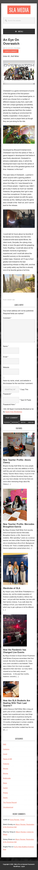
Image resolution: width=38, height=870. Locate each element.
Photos (5, 793)
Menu (20, 31)
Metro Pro (17, 864)
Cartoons (6, 749)
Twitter (23, 422)
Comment (7, 318)
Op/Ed (5, 788)
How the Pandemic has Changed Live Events (14, 651)
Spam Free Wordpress (13, 411)
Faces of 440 (7, 759)
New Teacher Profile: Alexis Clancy (17, 461)
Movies (5, 768)
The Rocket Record (10, 802)
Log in (23, 866)
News (5, 783)
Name (6, 346)
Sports (5, 797)
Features (6, 763)
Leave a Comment (11, 51)
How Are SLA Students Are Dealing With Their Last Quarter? (16, 703)
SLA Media (19, 10)
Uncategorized (8, 807)
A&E (13, 300)
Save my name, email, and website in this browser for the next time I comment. (18, 381)
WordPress (16, 866)
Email (5, 356)
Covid (5, 754)
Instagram (15, 422)
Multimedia (7, 778)
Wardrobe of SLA (11, 588)
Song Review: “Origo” (17, 819)
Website (6, 367)
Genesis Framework (28, 864)
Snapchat (31, 422)
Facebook (7, 422)
